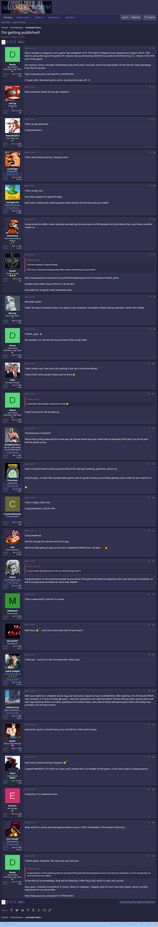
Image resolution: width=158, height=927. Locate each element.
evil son (12, 805)
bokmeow (12, 235)
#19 (153, 655)
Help (142, 924)
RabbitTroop (12, 707)
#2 (154, 87)
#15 (153, 531)
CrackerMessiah (12, 513)
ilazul (12, 773)
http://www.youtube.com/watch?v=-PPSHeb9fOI (49, 895)
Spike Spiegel (12, 671)
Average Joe (12, 202)
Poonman (12, 480)
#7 (154, 255)
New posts (6, 22)
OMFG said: (32, 868)
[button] (31, 17)
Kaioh (12, 741)
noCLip (12, 103)
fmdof (12, 270)
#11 (153, 394)
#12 (153, 428)
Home (149, 924)
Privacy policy (132, 924)
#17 (153, 594)
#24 (153, 822)
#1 (154, 48)
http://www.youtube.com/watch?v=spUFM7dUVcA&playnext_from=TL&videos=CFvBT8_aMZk (71, 277)
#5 (154, 186)
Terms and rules (117, 924)
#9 (154, 329)
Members (71, 17)
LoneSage (12, 168)
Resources (53, 17)
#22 (153, 757)
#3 (154, 119)
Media (38, 17)
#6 (154, 219)
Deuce (6, 37)
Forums (8, 17)
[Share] (150, 48)
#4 (154, 152)
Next (21, 42)
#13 (153, 464)
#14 (153, 498)
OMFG (12, 577)
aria (12, 547)
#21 (153, 725)
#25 (153, 856)
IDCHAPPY (12, 641)
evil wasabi (12, 838)
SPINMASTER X (12, 444)
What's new (23, 17)
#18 (153, 625)
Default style (9, 924)
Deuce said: (32, 566)
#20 (153, 691)
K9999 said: (32, 260)
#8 (154, 297)
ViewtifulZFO (12, 135)
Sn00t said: (31, 399)
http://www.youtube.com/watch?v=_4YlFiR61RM (49, 74)
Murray (12, 313)
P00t (12, 380)
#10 (153, 364)
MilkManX (12, 610)
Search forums (19, 22)
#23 (153, 789)
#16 (153, 561)
